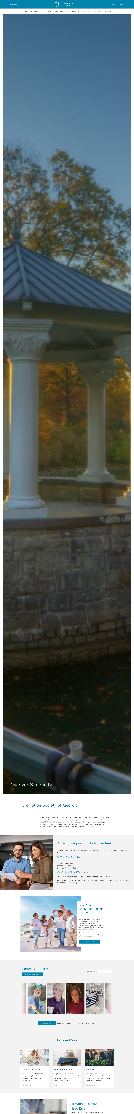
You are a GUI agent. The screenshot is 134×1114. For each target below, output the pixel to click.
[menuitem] (25, 11)
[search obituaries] (110, 971)
